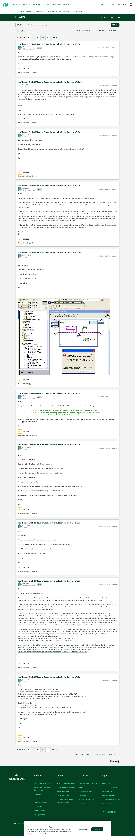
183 (24, 176)
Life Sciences (39, 806)
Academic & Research (42, 783)
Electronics (38, 794)
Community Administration (35, 12)
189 (24, 667)
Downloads (106, 783)
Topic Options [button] (21, 31)
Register (104, 17)
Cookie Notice (31, 831)
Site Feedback (107, 804)
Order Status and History (66, 787)
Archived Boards (64, 12)
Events (81, 804)
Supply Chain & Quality (87, 799)
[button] (20, 69)
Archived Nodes (51, 12)
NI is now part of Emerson (88, 783)
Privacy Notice (63, 829)
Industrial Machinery (41, 802)
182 (24, 122)
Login (112, 17)
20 (48, 37)
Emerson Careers (85, 791)
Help (119, 17)
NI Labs (74, 12)
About (81, 787)
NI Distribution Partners (65, 783)
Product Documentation (110, 787)
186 (24, 435)
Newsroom (83, 795)
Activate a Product (108, 795)
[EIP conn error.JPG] (64, 336)
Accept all (97, 829)
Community (20, 12)
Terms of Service (63, 795)
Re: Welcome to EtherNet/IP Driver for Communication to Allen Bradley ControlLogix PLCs (49, 44)
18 (38, 37)
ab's (106, 92)
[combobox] (70, 25)
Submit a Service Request (111, 799)
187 (24, 513)
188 (24, 571)
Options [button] (114, 48)
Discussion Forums (108, 791)
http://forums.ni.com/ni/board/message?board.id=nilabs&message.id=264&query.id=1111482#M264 (52, 652)
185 (24, 384)
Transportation (39, 814)
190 (24, 741)
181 (24, 72)
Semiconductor (39, 810)
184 (24, 243)
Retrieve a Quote (63, 791)
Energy (36, 798)
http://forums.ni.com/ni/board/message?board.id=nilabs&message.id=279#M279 (45, 640)
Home (13, 12)
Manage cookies (83, 829)
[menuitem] (16, 5)
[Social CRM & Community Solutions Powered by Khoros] (114, 761)
